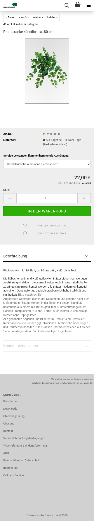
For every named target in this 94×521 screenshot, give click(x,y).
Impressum (10, 467)
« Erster (10, 17)
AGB (6, 453)
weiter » (38, 17)
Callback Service (13, 475)
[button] (9, 198)
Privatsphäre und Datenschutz (21, 460)
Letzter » (52, 17)
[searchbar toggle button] (66, 5)
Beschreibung (15, 256)
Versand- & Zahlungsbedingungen (24, 438)
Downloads (10, 408)
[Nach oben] (82, 514)
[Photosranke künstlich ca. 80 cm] (47, 70)
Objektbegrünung (13, 416)
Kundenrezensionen (20, 345)
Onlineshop (33, 515)
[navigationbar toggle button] (88, 5)
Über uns (8, 423)
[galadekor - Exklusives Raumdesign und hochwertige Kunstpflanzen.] (8, 5)
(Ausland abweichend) (55, 144)
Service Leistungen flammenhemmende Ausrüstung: (36, 155)
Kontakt (8, 431)
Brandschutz (11, 401)
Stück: (7, 189)
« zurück (24, 17)
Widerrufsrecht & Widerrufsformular (25, 445)
